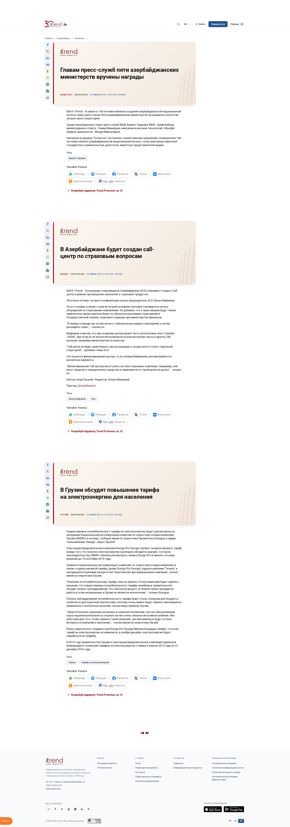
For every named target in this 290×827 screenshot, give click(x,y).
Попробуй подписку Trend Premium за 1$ (96, 190)
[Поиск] (178, 24)
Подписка (178, 763)
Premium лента (104, 768)
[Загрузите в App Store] (213, 809)
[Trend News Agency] (54, 761)
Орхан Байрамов (77, 399)
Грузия (72, 662)
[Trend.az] (56, 24)
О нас (138, 763)
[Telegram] (75, 809)
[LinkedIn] (82, 809)
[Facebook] (55, 809)
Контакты (140, 772)
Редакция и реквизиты (146, 768)
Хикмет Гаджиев (77, 158)
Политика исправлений (147, 781)
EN (230, 821)
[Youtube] (68, 809)
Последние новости (106, 763)
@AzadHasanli (86, 385)
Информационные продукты (188, 768)
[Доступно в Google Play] (234, 809)
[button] (47, 45)
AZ (235, 821)
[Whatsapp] (48, 809)
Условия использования (224, 763)
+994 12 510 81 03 (53, 785)
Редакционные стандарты (148, 776)
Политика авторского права (226, 772)
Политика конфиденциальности (228, 768)
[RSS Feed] (88, 809)
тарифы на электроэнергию (95, 662)
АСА (93, 399)
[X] (62, 809)
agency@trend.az (53, 789)
